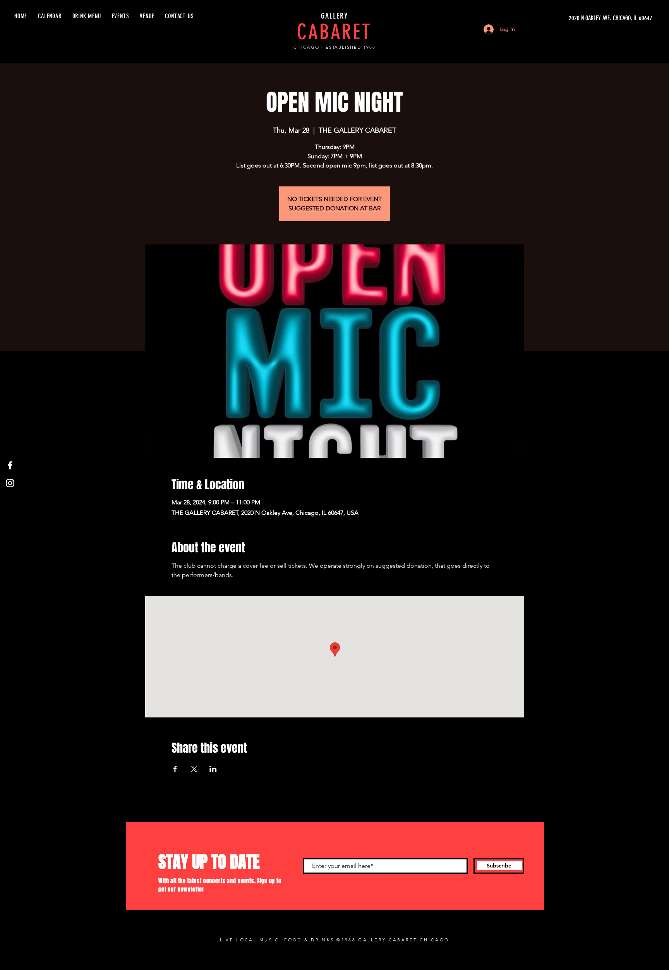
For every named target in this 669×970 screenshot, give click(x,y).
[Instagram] (10, 483)
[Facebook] (10, 465)
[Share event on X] (194, 769)
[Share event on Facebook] (175, 769)
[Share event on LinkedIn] (213, 769)
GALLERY (334, 15)
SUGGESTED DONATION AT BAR (334, 208)
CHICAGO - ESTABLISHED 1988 (334, 47)
